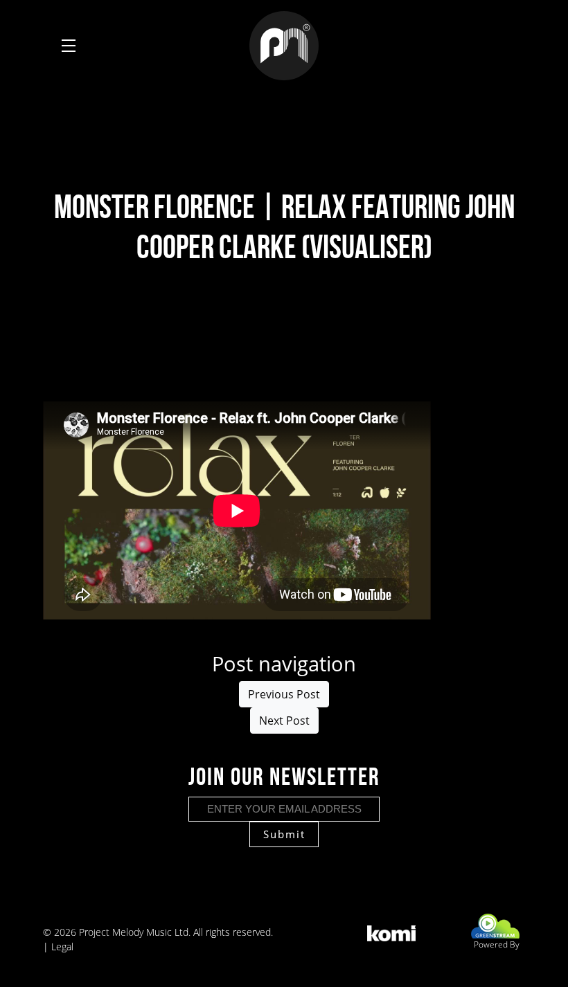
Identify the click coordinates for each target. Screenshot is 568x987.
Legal (62, 946)
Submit (284, 834)
